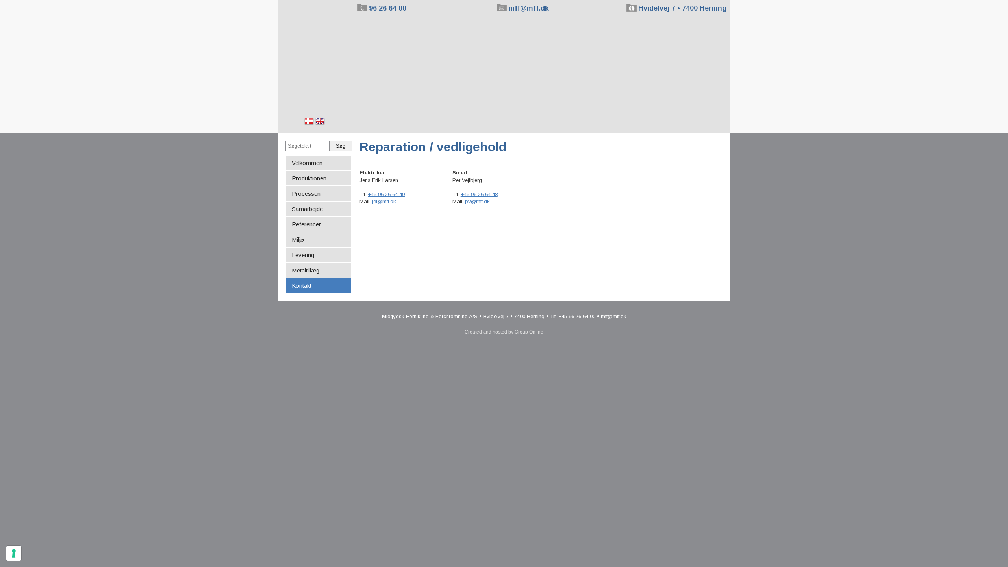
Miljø (298, 239)
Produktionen (309, 178)
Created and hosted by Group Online (504, 332)
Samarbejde (307, 209)
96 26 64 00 (387, 8)
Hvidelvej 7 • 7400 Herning (682, 8)
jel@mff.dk (384, 201)
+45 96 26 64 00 (576, 316)
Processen (306, 193)
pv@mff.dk (477, 201)
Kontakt (301, 285)
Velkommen (307, 162)
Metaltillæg (305, 270)
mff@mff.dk (528, 8)
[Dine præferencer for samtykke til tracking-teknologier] (13, 553)
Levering (303, 255)
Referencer (306, 224)
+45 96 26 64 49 (386, 194)
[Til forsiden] (315, 51)
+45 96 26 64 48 (479, 194)
